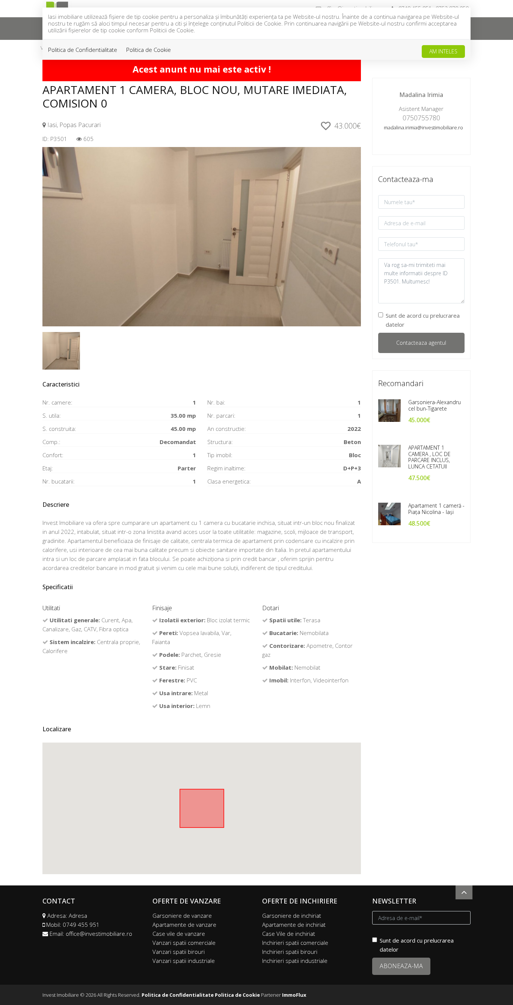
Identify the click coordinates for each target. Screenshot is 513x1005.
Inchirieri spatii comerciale (295, 942)
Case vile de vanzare (178, 933)
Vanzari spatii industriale (183, 960)
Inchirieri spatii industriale (294, 960)
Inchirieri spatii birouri (289, 951)
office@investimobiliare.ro (99, 933)
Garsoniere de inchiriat (291, 915)
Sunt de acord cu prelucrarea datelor (423, 320)
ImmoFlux (294, 994)
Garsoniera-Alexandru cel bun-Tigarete (434, 405)
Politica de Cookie (148, 49)
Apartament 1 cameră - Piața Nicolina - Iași (436, 508)
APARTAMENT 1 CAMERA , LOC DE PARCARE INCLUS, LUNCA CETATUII (429, 457)
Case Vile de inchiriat (288, 933)
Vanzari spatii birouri (178, 951)
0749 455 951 (81, 924)
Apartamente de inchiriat (294, 924)
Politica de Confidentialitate (82, 49)
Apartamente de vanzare (184, 924)
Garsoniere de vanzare (182, 915)
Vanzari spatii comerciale (184, 942)
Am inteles (443, 51)
